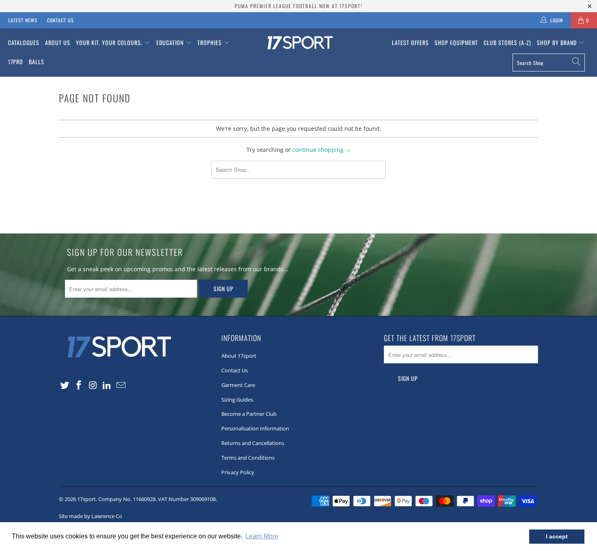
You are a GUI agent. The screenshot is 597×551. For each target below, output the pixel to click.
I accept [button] (557, 536)
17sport (86, 499)
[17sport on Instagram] (93, 385)
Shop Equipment (456, 42)
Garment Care (238, 385)
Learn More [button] (261, 536)
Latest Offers (410, 42)
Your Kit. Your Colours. (110, 42)
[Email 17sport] (121, 385)
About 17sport (238, 355)
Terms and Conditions (248, 457)
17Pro (15, 61)
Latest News (22, 20)
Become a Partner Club (249, 413)
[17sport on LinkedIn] (107, 385)
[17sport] (298, 43)
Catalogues (23, 42)
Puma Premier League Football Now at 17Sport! (298, 5)
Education (170, 42)
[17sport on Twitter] (65, 385)
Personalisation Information (255, 428)
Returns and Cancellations (252, 443)
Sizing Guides (237, 399)
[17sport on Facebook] (79, 385)
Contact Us (60, 20)
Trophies (210, 42)
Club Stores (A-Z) (507, 42)
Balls (36, 61)
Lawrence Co (106, 516)
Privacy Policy (237, 472)
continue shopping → (321, 149)
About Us (57, 42)
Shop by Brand (557, 42)
